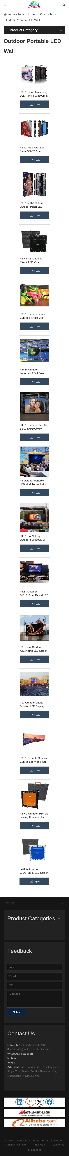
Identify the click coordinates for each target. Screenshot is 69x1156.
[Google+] (29, 1102)
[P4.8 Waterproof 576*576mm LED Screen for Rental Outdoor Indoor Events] (34, 850)
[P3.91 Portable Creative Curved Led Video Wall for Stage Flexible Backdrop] (34, 739)
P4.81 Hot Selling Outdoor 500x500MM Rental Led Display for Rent (33, 538)
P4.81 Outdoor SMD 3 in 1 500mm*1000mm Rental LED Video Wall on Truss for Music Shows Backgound (34, 427)
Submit (17, 1012)
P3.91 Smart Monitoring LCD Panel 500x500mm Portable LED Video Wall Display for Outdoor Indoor (34, 94)
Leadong (36, 1149)
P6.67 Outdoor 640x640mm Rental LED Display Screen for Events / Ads (34, 593)
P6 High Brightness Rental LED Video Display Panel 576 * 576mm (31, 260)
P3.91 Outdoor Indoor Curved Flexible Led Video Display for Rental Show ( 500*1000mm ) (34, 316)
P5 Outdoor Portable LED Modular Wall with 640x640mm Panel (33, 482)
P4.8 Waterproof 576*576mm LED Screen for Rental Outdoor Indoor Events (34, 871)
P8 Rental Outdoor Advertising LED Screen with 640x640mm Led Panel (33, 649)
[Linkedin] (19, 1102)
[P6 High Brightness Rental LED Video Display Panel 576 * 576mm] (34, 239)
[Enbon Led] (34, 1123)
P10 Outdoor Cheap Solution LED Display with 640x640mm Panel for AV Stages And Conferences (33, 704)
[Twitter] (39, 1102)
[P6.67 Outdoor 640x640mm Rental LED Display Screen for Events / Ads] (34, 572)
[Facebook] (49, 1102)
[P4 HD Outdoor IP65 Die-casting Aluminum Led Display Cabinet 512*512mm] (34, 794)
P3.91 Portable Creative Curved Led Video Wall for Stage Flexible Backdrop (34, 760)
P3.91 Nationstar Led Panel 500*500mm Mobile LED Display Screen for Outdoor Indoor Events (32, 149)
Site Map (40, 1144)
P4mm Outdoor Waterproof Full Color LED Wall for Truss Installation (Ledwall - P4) (34, 371)
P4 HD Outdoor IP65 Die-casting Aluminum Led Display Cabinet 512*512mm (34, 815)
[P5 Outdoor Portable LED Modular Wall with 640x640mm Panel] (34, 461)
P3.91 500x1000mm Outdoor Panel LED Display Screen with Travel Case (31, 205)
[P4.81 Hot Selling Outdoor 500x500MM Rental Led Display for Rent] (34, 517)
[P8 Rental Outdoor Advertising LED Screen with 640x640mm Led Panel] (34, 628)
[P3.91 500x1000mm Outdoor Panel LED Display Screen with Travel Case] (34, 184)
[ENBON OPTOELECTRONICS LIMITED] (34, 1113)
